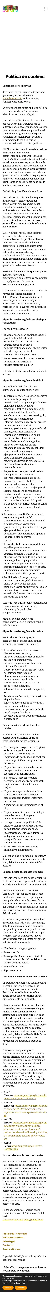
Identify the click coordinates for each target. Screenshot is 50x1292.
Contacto (8, 1245)
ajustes (22, 1283)
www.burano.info (12, 98)
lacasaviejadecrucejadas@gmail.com (23, 1219)
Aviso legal (9, 1241)
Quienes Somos (11, 1249)
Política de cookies (13, 1237)
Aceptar (8, 1288)
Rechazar (20, 1288)
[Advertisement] (25, 42)
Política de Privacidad (15, 1233)
